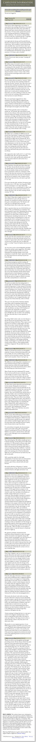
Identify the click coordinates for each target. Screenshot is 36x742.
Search (19, 9)
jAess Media (25, 736)
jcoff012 (10, 551)
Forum (11, 9)
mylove (10, 574)
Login (29, 9)
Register (24, 9)
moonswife (11, 382)
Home (7, 9)
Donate (18, 11)
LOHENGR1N (12, 55)
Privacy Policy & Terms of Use (22, 737)
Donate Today (21, 733)
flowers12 (10, 23)
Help (15, 9)
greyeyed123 (11, 78)
